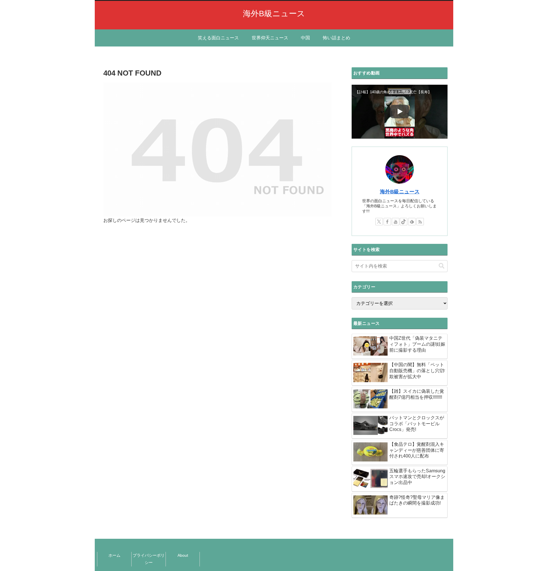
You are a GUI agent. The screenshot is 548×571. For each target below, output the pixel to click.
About (183, 555)
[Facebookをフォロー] (387, 221)
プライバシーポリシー (149, 559)
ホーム (114, 555)
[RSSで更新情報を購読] (420, 221)
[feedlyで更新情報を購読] (412, 221)
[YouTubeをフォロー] (395, 221)
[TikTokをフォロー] (403, 221)
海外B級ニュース (400, 192)
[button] (441, 266)
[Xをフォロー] (379, 221)
